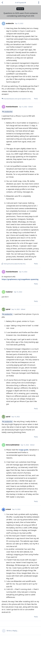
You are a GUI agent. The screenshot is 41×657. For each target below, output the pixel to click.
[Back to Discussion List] (2, 2)
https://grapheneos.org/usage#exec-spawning (20, 279)
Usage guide (23, 450)
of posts (19, 2)
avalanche (8, 112)
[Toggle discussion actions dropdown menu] (38, 2)
